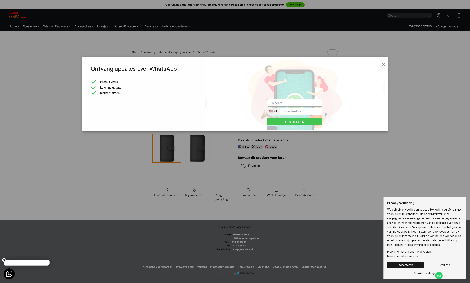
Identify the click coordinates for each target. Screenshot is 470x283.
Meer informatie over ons (402, 256)
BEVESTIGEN (294, 122)
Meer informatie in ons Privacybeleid (409, 251)
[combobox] (273, 111)
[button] (405, 265)
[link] (425, 271)
